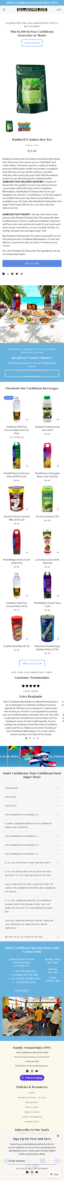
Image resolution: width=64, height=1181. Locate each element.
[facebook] (27, 1172)
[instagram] (32, 1172)
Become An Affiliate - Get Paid (32, 1097)
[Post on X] (8, 273)
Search (32, 1093)
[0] (26, 738)
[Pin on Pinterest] (12, 273)
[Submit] (52, 1161)
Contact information (32, 1117)
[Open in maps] (32, 1016)
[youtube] (36, 1172)
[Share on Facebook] (3, 273)
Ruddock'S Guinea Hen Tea (32, 139)
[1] (30, 738)
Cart (59, 10)
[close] (58, 1135)
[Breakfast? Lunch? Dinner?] (32, 314)
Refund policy (32, 1102)
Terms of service (32, 1112)
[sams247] (32, 9)
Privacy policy (32, 1107)
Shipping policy (32, 1122)
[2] (34, 738)
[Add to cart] (27, 419)
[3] (37, 738)
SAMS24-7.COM (32, 145)
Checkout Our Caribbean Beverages (32, 388)
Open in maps (22, 990)
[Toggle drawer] (3, 10)
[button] (21, 273)
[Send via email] (17, 273)
